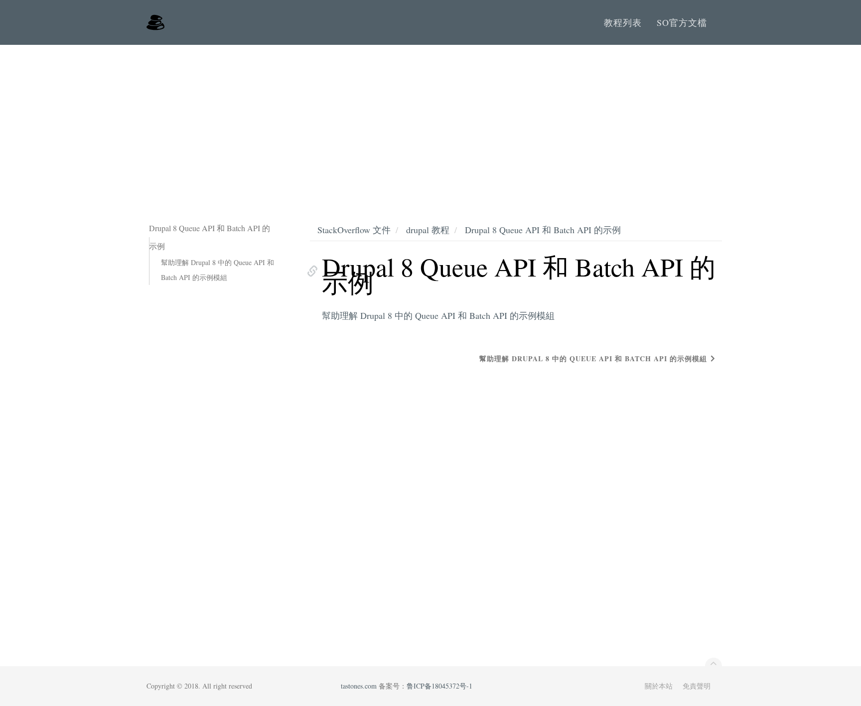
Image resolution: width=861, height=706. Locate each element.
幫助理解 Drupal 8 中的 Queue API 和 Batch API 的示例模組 (217, 270)
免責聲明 (697, 686)
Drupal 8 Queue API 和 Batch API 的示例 (543, 230)
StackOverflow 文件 (354, 230)
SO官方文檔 (682, 22)
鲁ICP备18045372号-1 (439, 686)
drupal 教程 (427, 230)
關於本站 (659, 686)
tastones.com (359, 686)
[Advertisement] (430, 119)
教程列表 (623, 22)
